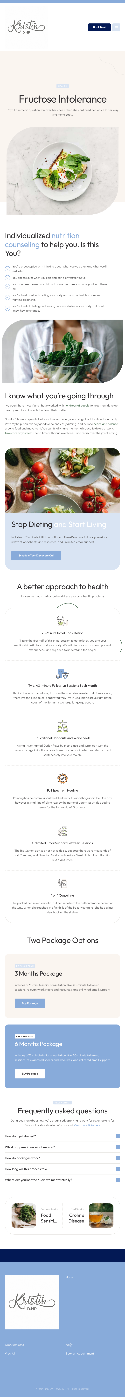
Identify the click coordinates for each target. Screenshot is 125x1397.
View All (10, 1353)
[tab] (62, 1136)
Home (70, 1277)
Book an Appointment (80, 1353)
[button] (36, 555)
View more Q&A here (86, 1125)
